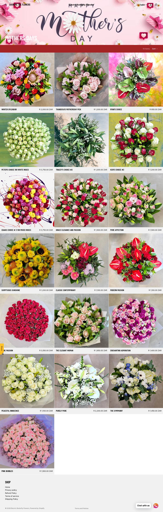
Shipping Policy (11, 499)
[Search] (6, 4)
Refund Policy (11, 493)
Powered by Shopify (37, 508)
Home (7, 487)
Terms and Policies (81, 508)
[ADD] (50, 102)
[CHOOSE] (104, 102)
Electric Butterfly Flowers (20, 508)
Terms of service (12, 496)
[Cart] (156, 4)
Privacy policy (11, 490)
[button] (155, 49)
